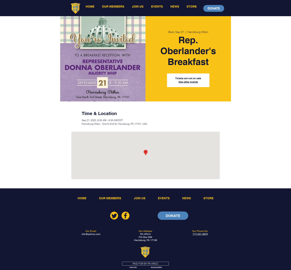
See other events (188, 82)
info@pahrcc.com (91, 234)
